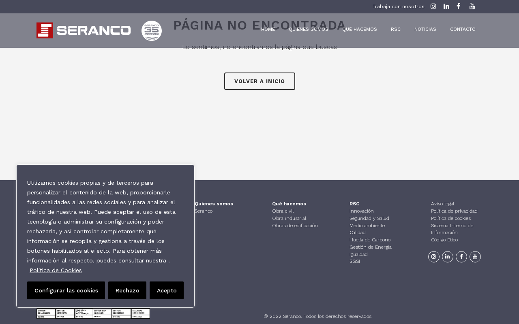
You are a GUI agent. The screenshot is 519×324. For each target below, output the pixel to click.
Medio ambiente (367, 225)
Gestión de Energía (371, 247)
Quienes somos (214, 204)
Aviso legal (442, 204)
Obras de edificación (295, 225)
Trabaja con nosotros (399, 6)
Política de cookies (451, 218)
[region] (105, 236)
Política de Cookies (56, 270)
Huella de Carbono (370, 240)
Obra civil (283, 211)
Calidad (358, 232)
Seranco (203, 211)
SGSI (355, 261)
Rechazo (127, 290)
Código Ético (444, 240)
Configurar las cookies (66, 290)
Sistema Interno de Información (452, 229)
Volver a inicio (259, 81)
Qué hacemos (289, 204)
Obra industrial (289, 218)
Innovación (362, 211)
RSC (354, 204)
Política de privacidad (454, 211)
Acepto (167, 290)
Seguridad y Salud (369, 218)
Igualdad (359, 254)
